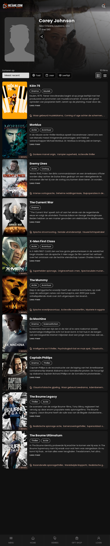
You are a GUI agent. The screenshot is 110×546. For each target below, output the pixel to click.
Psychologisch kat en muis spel (74, 348)
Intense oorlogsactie (44, 193)
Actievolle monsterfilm (72, 309)
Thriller (47, 363)
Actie (34, 129)
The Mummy (39, 280)
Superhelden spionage (44, 270)
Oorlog (45, 168)
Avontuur (46, 129)
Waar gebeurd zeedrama (74, 387)
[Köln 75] (14, 100)
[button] (11, 540)
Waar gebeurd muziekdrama (48, 115)
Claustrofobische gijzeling (46, 387)
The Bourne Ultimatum (46, 435)
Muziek (47, 91)
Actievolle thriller (86, 154)
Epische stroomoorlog (44, 232)
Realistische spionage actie (47, 426)
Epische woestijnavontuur (46, 309)
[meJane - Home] (13, 6)
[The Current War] (14, 216)
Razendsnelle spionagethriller (48, 465)
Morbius (35, 125)
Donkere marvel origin (44, 154)
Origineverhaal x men (69, 270)
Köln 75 (35, 86)
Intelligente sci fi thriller (44, 348)
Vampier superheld (67, 154)
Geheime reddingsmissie (69, 193)
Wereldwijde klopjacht (76, 465)
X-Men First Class (42, 241)
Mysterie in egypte (95, 309)
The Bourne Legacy (43, 397)
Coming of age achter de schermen (83, 115)
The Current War (41, 202)
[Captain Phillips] (14, 372)
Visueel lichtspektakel (93, 232)
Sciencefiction (51, 324)
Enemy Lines (38, 164)
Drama (35, 91)
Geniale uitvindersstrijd (69, 232)
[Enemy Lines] (14, 178)
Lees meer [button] (35, 105)
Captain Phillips (41, 358)
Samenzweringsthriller (74, 426)
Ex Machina (38, 319)
